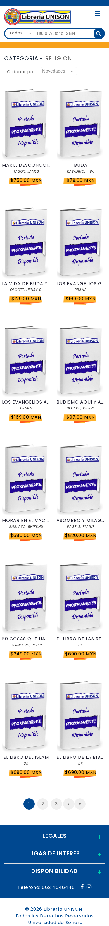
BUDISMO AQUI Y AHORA (80, 402)
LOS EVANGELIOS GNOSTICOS (80, 283)
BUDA (80, 165)
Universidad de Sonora (55, 922)
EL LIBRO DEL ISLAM (26, 757)
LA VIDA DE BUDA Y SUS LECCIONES (26, 283)
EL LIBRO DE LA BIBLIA (80, 757)
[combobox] (20, 33)
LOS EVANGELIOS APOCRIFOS (26, 402)
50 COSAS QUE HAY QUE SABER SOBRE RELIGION (26, 639)
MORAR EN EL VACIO (26, 520)
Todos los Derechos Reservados (54, 916)
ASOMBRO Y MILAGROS (80, 520)
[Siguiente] (68, 804)
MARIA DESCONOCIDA (26, 165)
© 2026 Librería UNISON (53, 909)
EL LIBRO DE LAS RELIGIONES (80, 639)
